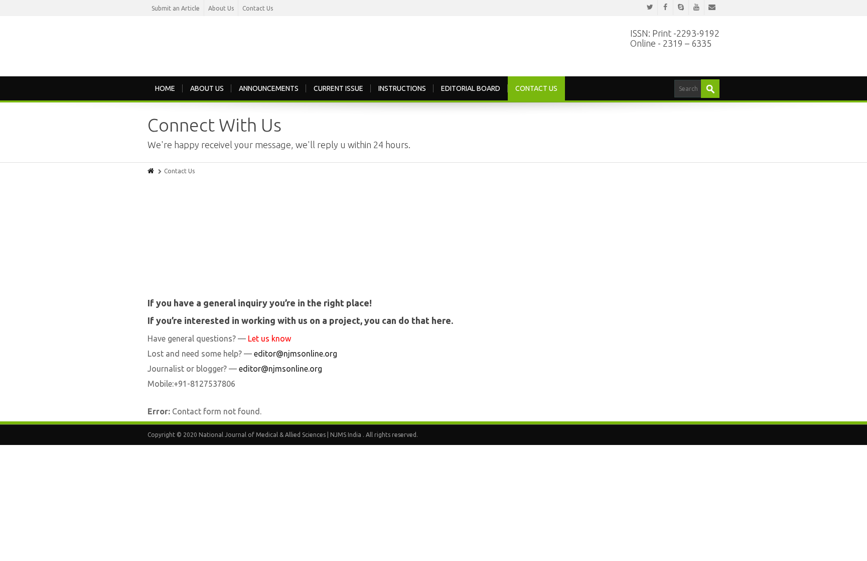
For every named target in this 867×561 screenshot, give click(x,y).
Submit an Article (176, 8)
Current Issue (338, 87)
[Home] (152, 170)
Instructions (402, 87)
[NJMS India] (273, 43)
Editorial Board (470, 87)
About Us (221, 8)
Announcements (269, 87)
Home (165, 87)
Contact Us (257, 8)
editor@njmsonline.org (295, 352)
